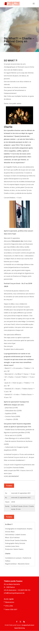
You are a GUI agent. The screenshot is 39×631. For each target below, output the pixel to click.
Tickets (9, 485)
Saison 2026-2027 (11, 609)
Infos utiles (9, 606)
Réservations (9, 602)
